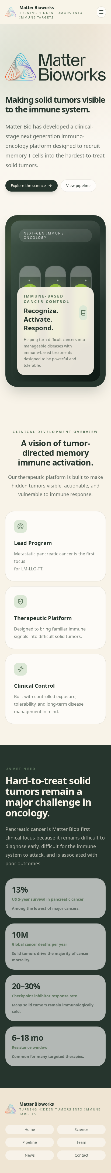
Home (30, 1129)
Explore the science (28, 185)
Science (81, 1129)
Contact (81, 1155)
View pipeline (78, 185)
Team (81, 1142)
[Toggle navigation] (101, 12)
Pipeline (29, 1142)
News (30, 1155)
